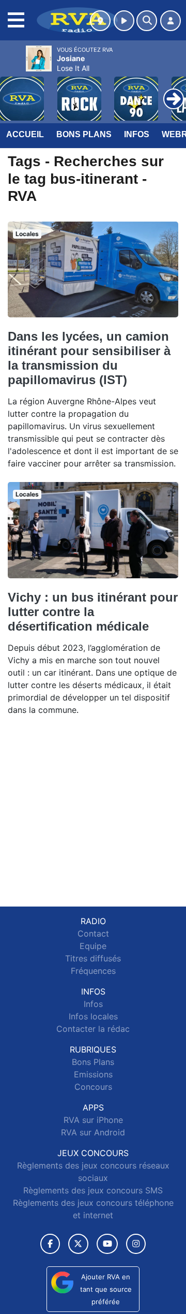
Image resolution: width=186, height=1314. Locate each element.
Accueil (25, 134)
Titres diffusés (93, 958)
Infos (136, 134)
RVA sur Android (93, 1132)
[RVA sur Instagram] (136, 1244)
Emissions (93, 1074)
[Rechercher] (146, 20)
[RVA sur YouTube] (107, 1244)
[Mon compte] (170, 20)
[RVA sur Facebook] (50, 1244)
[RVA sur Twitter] (78, 1244)
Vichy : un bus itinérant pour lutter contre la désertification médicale (93, 611)
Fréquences (93, 971)
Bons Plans (84, 134)
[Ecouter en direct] (124, 20)
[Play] (13, 91)
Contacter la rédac (93, 1029)
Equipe (93, 946)
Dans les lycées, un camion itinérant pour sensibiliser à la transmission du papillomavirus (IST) (89, 358)
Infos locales (93, 1016)
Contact (93, 933)
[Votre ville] (100, 20)
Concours (93, 1087)
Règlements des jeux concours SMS (93, 1190)
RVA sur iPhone (93, 1120)
